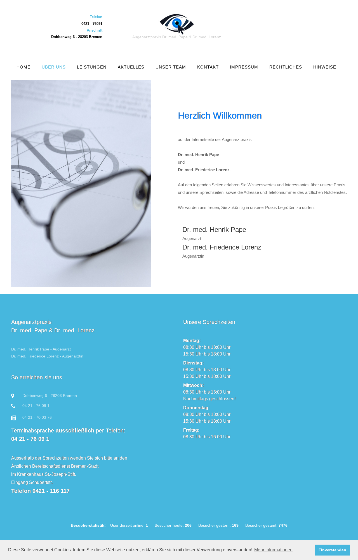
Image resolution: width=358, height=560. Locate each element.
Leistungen (92, 67)
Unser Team (171, 67)
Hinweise (324, 67)
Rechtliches (285, 67)
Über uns (54, 67)
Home (23, 67)
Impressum (244, 67)
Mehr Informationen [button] (273, 549)
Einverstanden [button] (332, 550)
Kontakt (208, 67)
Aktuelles (131, 67)
